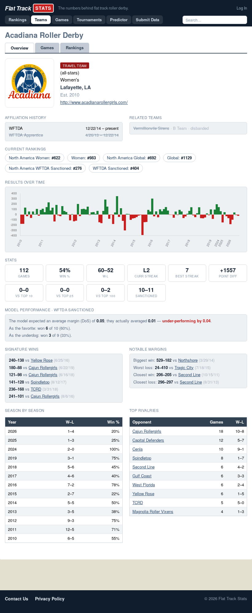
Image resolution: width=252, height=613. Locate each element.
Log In (242, 8)
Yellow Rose (42, 360)
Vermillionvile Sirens (151, 128)
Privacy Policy (50, 598)
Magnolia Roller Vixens (152, 511)
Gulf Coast (142, 476)
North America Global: (131, 158)
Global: (179, 158)
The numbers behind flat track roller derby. (93, 8)
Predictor (119, 19)
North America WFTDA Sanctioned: (45, 168)
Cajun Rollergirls (43, 367)
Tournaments (89, 19)
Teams (41, 19)
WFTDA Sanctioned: (116, 168)
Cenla (137, 449)
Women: (83, 158)
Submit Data (147, 19)
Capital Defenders (148, 440)
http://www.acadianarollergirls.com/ (94, 102)
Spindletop (40, 382)
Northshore (188, 360)
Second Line (189, 374)
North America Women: (34, 158)
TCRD (36, 389)
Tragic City (184, 367)
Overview (19, 48)
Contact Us (16, 598)
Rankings (17, 19)
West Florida (143, 485)
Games (62, 19)
